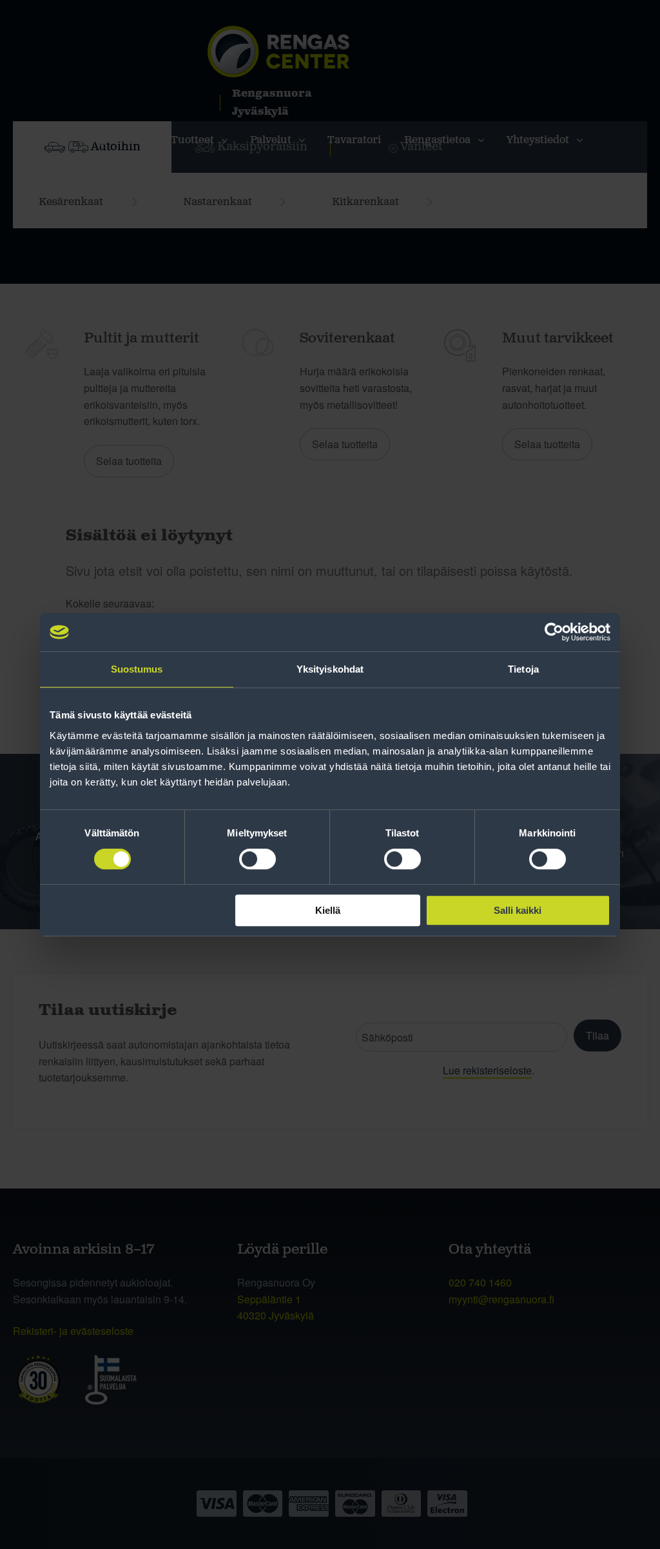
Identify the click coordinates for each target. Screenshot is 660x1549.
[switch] (257, 859)
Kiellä (327, 910)
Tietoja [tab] (523, 669)
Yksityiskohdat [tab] (330, 669)
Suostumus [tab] (137, 669)
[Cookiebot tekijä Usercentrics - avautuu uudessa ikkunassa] (554, 632)
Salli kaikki (517, 910)
